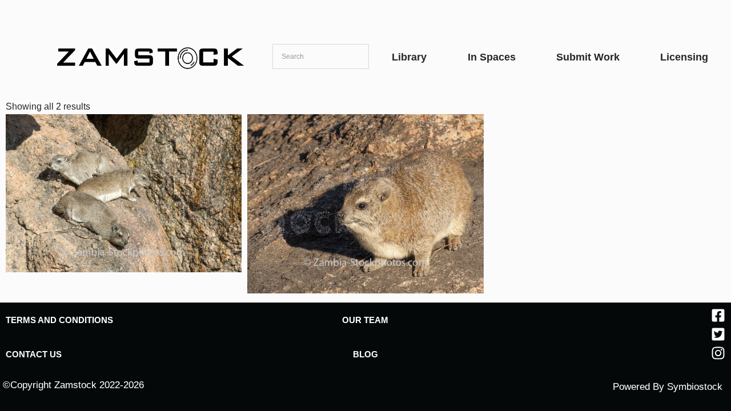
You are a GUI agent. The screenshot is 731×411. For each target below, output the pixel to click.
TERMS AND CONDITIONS (59, 320)
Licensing (684, 57)
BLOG (365, 354)
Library (409, 57)
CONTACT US (34, 354)
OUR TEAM (365, 320)
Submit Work (588, 57)
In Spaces (492, 57)
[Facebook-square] (718, 315)
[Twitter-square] (718, 334)
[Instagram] (718, 353)
